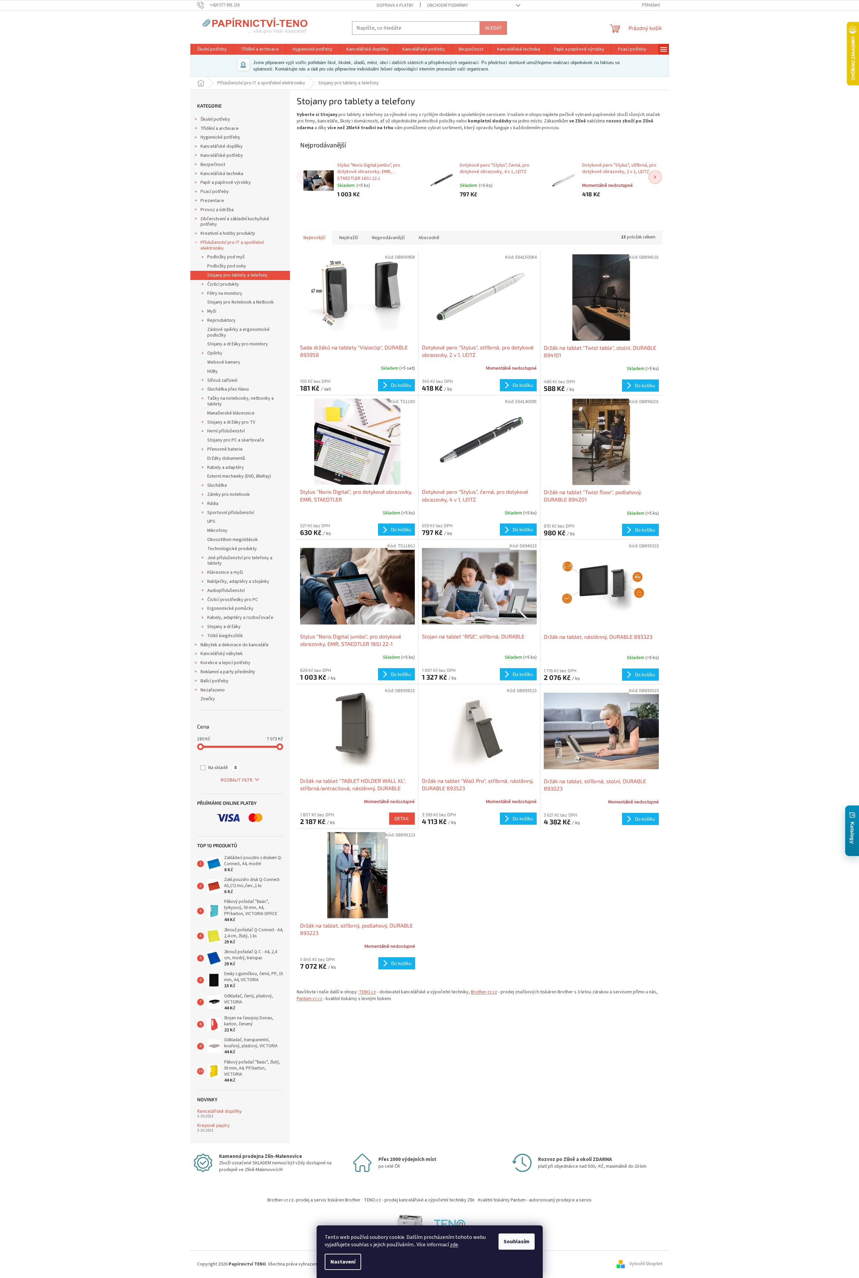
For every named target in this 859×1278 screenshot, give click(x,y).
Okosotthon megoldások (232, 539)
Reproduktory (221, 320)
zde (454, 1244)
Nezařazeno (212, 690)
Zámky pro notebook (228, 494)
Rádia (212, 503)
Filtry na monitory (224, 293)
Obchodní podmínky (447, 5)
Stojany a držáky (224, 626)
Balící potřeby (214, 681)
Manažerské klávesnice (230, 413)
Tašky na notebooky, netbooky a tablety (240, 401)
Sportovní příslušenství (230, 512)
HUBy (212, 371)
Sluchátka (217, 485)
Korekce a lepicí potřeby (225, 662)
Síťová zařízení (222, 380)
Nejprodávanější (388, 237)
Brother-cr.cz (484, 992)
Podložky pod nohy (226, 266)
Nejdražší (348, 237)
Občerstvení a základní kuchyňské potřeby (234, 222)
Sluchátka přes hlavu (228, 389)
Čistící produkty (223, 284)
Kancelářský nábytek (221, 653)
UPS (211, 521)
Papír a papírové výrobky (225, 182)
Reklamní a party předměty (227, 672)
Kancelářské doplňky (221, 146)
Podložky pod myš (226, 257)
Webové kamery (223, 362)
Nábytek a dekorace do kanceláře (234, 645)
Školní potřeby (215, 119)
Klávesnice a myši (225, 572)
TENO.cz (367, 992)
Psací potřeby (214, 191)
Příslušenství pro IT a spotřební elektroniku (232, 245)
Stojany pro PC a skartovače (235, 440)
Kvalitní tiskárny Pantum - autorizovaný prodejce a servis (535, 1200)
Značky (207, 698)
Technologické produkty (232, 548)
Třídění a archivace (219, 128)
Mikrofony (217, 530)
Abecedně (429, 237)
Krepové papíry (213, 1125)
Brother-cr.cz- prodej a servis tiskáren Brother (313, 1200)
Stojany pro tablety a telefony (237, 275)
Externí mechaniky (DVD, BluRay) (239, 476)
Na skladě (222, 767)
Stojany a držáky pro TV (231, 422)
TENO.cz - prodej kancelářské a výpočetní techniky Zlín (419, 1200)
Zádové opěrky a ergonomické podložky (238, 332)
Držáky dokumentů (226, 458)
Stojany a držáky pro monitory (237, 344)
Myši (211, 311)
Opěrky (214, 353)
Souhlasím (517, 1241)
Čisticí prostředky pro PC (232, 599)
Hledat (493, 28)
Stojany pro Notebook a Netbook (240, 302)
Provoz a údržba (217, 209)
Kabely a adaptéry (225, 467)
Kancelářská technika (221, 173)
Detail (402, 818)
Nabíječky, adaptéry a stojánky (238, 581)
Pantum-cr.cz (309, 998)
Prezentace (212, 200)
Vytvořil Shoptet (645, 1264)
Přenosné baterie (225, 449)
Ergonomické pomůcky (230, 608)
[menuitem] (212, 49)
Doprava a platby (395, 5)
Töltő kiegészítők (225, 635)
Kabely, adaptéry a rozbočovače (240, 617)
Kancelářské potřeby (221, 155)
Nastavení (342, 1262)
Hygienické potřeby (220, 137)
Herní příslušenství (226, 431)
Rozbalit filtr (236, 780)
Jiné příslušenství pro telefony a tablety (239, 561)
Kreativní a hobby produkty (227, 233)
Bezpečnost (212, 164)
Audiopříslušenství (226, 590)
